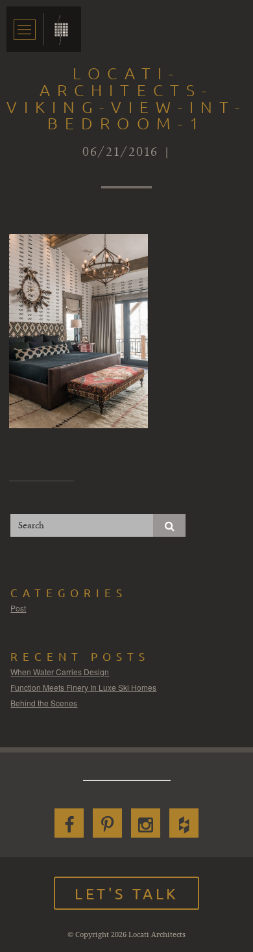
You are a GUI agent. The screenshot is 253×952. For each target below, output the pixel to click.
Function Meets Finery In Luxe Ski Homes (83, 687)
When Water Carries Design (59, 671)
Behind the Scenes (43, 702)
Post (18, 607)
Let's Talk (126, 893)
